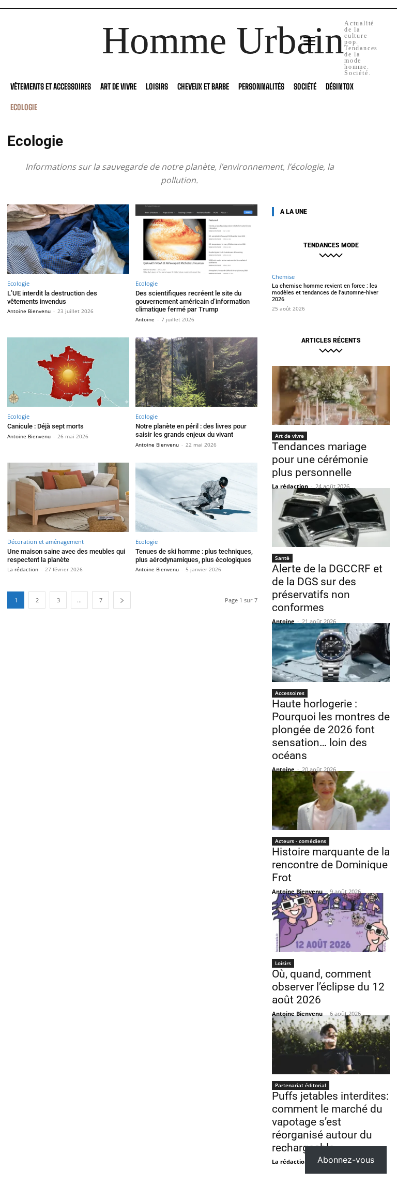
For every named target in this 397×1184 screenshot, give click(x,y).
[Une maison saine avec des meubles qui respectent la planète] (68, 497)
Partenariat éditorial (300, 1085)
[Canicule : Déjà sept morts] (68, 372)
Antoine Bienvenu (29, 311)
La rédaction (22, 569)
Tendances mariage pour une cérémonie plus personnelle (320, 459)
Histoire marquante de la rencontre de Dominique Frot (331, 865)
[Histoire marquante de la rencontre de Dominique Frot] (331, 800)
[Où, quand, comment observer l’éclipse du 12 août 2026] (331, 922)
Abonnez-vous (345, 1160)
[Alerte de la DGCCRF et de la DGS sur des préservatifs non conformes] (331, 517)
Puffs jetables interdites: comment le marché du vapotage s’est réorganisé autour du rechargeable (330, 1122)
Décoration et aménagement (45, 541)
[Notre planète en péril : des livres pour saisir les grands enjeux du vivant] (196, 372)
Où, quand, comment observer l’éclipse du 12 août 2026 (328, 987)
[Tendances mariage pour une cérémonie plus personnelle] (331, 395)
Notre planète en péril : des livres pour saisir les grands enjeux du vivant (191, 430)
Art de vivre (289, 435)
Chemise (283, 276)
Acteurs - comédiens (300, 841)
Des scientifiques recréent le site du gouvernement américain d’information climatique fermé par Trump (192, 301)
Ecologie (18, 283)
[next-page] (122, 600)
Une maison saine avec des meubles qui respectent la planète (66, 555)
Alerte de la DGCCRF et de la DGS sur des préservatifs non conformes (327, 588)
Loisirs (283, 963)
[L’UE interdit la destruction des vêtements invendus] (68, 239)
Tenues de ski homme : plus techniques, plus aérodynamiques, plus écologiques (194, 555)
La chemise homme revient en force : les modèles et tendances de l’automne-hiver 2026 (325, 293)
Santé (282, 557)
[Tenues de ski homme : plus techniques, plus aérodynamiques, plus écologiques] (196, 497)
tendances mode (331, 245)
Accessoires (289, 693)
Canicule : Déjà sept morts (45, 426)
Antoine (145, 319)
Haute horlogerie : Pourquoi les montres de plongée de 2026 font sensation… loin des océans (331, 730)
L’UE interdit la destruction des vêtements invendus (52, 297)
